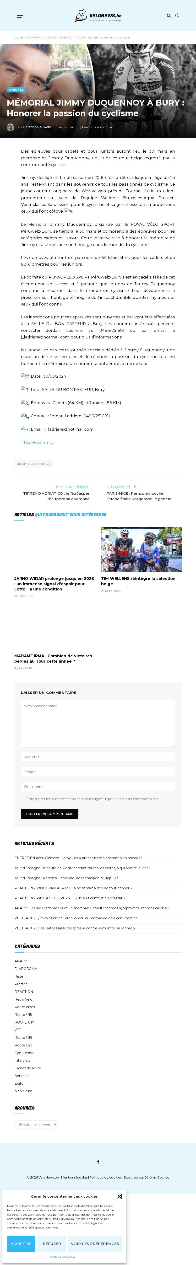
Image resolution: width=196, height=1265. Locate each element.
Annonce (16, 89)
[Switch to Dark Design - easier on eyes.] (176, 15)
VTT (18, 1030)
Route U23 (24, 1045)
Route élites (25, 1007)
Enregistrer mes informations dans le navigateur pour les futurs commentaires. (92, 799)
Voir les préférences (95, 1243)
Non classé (24, 1091)
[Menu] (20, 15)
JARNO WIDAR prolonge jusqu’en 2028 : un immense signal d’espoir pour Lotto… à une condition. (54, 583)
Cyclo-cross (24, 1053)
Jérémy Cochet (157, 1177)
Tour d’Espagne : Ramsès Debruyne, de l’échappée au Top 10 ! (66, 878)
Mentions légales (74, 1177)
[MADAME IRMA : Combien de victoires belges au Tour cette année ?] (54, 627)
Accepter (21, 1243)
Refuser (52, 1243)
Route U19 (23, 1037)
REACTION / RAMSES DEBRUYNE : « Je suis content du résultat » (70, 898)
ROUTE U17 (24, 1022)
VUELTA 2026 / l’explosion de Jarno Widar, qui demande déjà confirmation (76, 918)
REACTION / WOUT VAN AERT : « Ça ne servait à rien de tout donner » (73, 888)
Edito (19, 1083)
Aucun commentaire (98, 127)
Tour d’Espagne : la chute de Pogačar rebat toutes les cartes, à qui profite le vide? (82, 868)
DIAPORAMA (26, 969)
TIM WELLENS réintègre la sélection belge (138, 581)
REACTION (24, 992)
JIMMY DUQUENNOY (34, 464)
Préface (21, 984)
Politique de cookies (62, 1256)
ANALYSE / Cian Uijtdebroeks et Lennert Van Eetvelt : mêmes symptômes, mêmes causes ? (92, 908)
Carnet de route (28, 1068)
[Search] (169, 15)
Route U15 (23, 1015)
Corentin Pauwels (37, 127)
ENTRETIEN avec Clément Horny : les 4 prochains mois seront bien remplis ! (78, 858)
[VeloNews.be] (98, 15)
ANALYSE (23, 961)
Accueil (19, 37)
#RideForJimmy (37, 442)
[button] (119, 1196)
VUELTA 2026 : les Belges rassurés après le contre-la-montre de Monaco (75, 928)
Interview (22, 1060)
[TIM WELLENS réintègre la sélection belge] (141, 550)
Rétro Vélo (23, 999)
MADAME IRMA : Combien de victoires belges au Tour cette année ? (53, 659)
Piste (19, 976)
